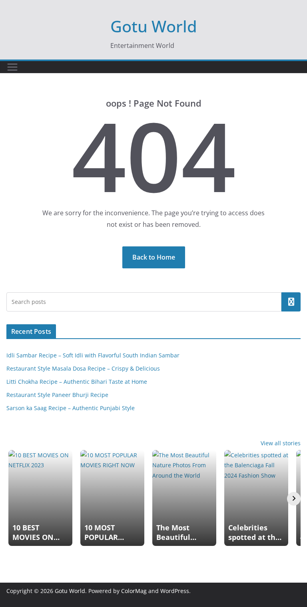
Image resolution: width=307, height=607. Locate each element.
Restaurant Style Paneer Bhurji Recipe (57, 395)
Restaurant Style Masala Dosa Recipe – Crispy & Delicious (83, 368)
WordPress (174, 591)
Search (291, 302)
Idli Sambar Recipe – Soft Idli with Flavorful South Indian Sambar (92, 355)
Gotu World (153, 26)
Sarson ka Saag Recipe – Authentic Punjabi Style (70, 408)
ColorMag (134, 591)
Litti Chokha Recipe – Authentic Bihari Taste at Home (76, 381)
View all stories (281, 443)
